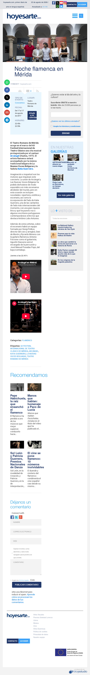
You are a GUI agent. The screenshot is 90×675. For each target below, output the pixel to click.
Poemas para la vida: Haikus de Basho (66, 234)
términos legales (24, 580)
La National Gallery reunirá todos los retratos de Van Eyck (66, 227)
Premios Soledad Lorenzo (43, 617)
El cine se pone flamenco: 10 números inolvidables (36, 460)
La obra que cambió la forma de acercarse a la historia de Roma (67, 243)
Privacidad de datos (40, 634)
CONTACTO (71, 4)
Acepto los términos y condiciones (66, 126)
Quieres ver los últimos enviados (65, 121)
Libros (35, 620)
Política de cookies (40, 631)
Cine (35, 626)
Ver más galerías (66, 195)
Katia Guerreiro (25, 169)
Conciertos (20, 103)
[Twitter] (16, 517)
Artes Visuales (38, 614)
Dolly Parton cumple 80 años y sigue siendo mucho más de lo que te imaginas (67, 253)
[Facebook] (12, 517)
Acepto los (20, 580)
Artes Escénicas (39, 629)
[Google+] (20, 517)
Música (36, 623)
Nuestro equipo (39, 637)
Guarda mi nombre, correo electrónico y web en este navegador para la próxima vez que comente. (22, 553)
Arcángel (33, 351)
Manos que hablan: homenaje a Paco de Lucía (34, 402)
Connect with (18, 513)
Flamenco (27, 340)
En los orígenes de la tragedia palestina (66, 261)
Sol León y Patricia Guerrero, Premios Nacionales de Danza (17, 460)
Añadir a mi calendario (33, 115)
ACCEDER (82, 4)
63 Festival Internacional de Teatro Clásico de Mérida (22, 348)
